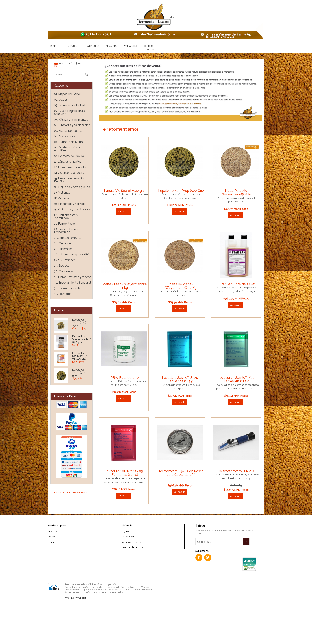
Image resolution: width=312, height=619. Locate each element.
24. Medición (62, 243)
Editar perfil (128, 536)
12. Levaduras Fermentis (70, 167)
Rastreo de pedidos (132, 542)
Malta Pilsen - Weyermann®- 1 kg (124, 286)
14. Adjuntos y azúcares (69, 172)
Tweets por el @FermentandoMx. (71, 492)
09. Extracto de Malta (68, 142)
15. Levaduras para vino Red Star (69, 180)
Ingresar (126, 531)
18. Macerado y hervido (69, 203)
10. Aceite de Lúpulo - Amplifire (68, 149)
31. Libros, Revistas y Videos (72, 277)
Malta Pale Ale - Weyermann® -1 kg (237, 192)
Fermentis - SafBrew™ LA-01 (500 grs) (80, 356)
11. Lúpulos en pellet (67, 161)
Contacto (93, 45)
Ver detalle (123, 211)
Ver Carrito (131, 45)
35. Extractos (62, 294)
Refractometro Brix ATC (237, 471)
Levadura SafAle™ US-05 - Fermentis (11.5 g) (125, 472)
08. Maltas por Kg (66, 136)
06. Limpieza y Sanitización (72, 125)
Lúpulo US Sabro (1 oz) (79, 321)
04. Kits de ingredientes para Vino (69, 112)
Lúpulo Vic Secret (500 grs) (125, 191)
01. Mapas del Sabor (67, 94)
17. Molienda (62, 192)
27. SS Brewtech (64, 260)
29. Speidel (61, 265)
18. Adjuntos (62, 198)
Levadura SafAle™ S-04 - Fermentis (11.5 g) (181, 379)
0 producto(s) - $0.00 (71, 63)
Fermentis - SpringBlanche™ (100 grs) (81, 339)
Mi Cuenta (112, 45)
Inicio (53, 45)
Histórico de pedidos (132, 547)
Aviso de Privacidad (75, 597)
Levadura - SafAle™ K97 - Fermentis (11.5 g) (237, 379)
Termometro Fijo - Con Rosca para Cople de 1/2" (180, 472)
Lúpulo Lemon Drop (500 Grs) (181, 191)
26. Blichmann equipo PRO (72, 254)
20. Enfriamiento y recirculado (66, 216)
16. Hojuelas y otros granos (72, 187)
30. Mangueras (63, 271)
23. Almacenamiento (67, 237)
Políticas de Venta (148, 47)
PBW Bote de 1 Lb (125, 377)
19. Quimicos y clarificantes (72, 209)
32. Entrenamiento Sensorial (72, 282)
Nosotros (52, 531)
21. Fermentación (65, 223)
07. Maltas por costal (68, 130)
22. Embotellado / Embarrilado (66, 231)
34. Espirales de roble (68, 288)
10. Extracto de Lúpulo (69, 156)
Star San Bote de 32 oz (237, 284)
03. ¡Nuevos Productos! (69, 105)
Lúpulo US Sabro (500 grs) (78, 372)
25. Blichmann (63, 249)
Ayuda (72, 45)
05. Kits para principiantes (71, 119)
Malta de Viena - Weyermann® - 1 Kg (180, 286)
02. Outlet (60, 99)
